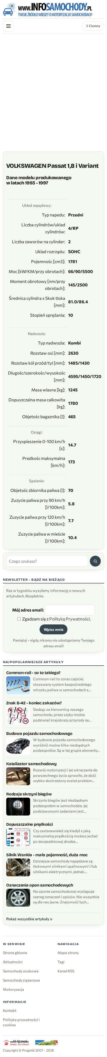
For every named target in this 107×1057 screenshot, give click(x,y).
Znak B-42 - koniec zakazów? (33, 703)
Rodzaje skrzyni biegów (29, 794)
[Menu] (8, 26)
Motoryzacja (13, 989)
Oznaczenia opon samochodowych (39, 885)
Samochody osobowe (21, 971)
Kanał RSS (65, 971)
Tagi (60, 961)
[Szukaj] (95, 561)
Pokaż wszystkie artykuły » (29, 919)
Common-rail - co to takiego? (33, 672)
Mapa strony (68, 952)
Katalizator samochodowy (31, 763)
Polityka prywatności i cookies (21, 1022)
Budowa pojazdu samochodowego (39, 733)
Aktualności (13, 961)
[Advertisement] (53, 89)
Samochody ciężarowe (21, 980)
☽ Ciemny (92, 26)
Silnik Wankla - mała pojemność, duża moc (47, 854)
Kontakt (9, 1010)
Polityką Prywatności (69, 618)
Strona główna (15, 952)
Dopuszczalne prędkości (29, 824)
